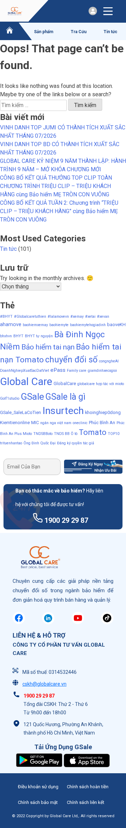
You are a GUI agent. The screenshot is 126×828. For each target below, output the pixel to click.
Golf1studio (9, 398)
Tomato (92, 432)
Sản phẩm (43, 31)
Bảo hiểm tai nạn (48, 347)
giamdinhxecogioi (102, 370)
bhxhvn (6, 336)
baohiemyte (59, 325)
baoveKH (116, 324)
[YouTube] (77, 622)
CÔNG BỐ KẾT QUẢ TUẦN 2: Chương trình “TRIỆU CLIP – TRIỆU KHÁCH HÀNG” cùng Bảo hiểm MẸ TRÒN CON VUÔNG (59, 211)
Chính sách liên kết (85, 802)
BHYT (18, 336)
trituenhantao (11, 443)
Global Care (26, 381)
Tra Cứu (78, 31)
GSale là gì (65, 397)
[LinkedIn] (48, 622)
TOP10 (113, 433)
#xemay (77, 316)
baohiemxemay (35, 325)
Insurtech (63, 410)
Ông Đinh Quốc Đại (39, 443)
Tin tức (110, 31)
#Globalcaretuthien (30, 316)
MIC (35, 422)
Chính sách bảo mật (38, 802)
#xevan (103, 316)
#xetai (90, 316)
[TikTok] (107, 622)
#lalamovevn (58, 316)
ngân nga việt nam (55, 423)
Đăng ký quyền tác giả (75, 443)
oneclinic (80, 423)
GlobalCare (65, 383)
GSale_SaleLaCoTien (20, 412)
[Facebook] (19, 622)
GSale (32, 396)
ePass (57, 370)
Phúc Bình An (102, 422)
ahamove (10, 324)
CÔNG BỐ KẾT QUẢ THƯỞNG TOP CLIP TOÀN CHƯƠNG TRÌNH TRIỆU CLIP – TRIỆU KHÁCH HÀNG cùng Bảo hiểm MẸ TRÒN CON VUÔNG (56, 186)
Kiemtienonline (15, 422)
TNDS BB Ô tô (65, 433)
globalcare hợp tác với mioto (100, 384)
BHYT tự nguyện (39, 336)
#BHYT (6, 316)
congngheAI (109, 361)
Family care (76, 370)
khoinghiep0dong (103, 412)
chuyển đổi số (71, 359)
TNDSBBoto (42, 433)
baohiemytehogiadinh (88, 325)
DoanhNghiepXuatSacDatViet (24, 370)
